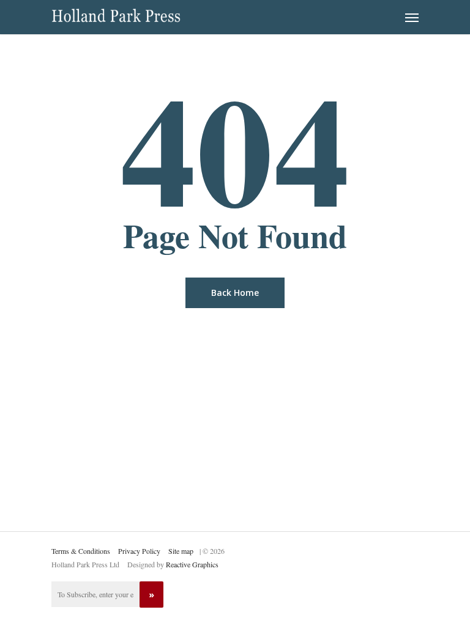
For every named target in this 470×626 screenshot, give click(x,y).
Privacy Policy (139, 551)
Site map (180, 551)
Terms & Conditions (80, 551)
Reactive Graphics (192, 564)
